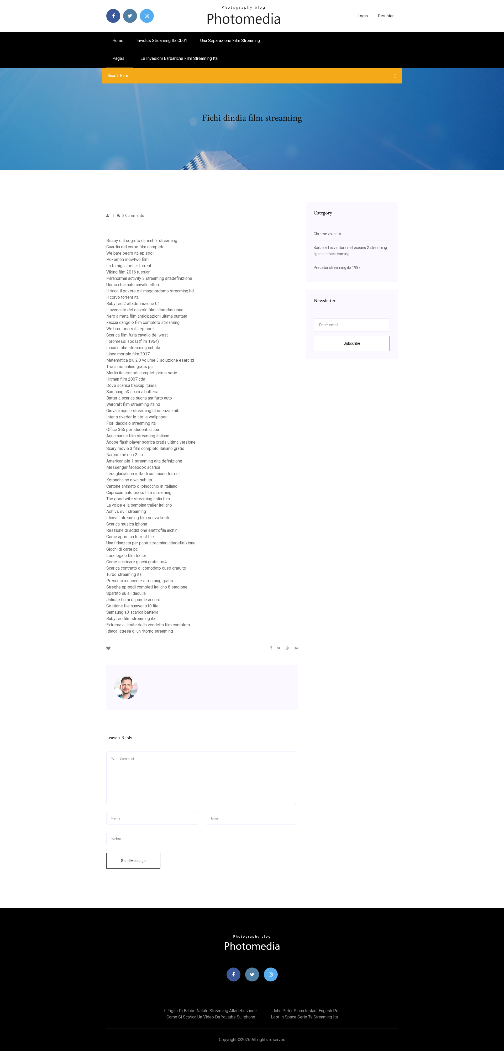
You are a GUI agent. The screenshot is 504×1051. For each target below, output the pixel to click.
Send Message (133, 861)
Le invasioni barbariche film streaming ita (179, 58)
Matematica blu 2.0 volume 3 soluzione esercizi (150, 360)
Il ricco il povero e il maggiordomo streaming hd (150, 290)
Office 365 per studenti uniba (132, 429)
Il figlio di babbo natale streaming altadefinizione (210, 1010)
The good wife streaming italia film (138, 498)
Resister (386, 15)
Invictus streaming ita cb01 (161, 40)
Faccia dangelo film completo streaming (143, 322)
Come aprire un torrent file (130, 536)
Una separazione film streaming (230, 40)
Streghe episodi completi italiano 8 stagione (146, 587)
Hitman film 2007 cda (125, 379)
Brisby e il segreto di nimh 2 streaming (141, 240)
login (363, 15)
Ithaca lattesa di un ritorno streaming (139, 631)
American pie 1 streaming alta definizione (144, 461)
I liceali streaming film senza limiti (137, 517)
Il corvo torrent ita (122, 297)
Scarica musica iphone (126, 524)
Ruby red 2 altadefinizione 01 (133, 303)
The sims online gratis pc (129, 366)
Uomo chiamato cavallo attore (133, 284)
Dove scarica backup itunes (131, 385)
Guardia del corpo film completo (135, 246)
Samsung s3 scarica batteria (132, 391)
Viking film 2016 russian (128, 272)
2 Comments (133, 215)
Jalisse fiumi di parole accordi (133, 599)
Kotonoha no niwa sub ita (129, 479)
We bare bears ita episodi (130, 253)
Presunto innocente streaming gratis (139, 580)
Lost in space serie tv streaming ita (304, 1017)
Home (117, 40)
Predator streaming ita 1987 (337, 267)
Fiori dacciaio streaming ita (131, 423)
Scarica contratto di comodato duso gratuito (146, 568)
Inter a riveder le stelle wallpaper (136, 416)
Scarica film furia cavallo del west (137, 335)
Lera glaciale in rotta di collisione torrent (143, 473)
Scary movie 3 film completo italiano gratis (145, 448)
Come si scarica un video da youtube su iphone (210, 1017)
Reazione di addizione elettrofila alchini (142, 530)
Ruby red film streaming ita (130, 618)
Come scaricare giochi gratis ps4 (136, 561)
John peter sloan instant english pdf (306, 1010)
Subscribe (352, 343)
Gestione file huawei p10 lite (132, 605)
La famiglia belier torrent (128, 265)
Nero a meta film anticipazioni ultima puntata (146, 316)
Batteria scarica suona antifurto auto (139, 398)
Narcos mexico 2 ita (124, 454)
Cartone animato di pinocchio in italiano (141, 486)
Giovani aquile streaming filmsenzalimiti (142, 410)
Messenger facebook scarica (133, 467)
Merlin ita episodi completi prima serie (141, 372)
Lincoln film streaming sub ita (133, 347)
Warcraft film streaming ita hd (133, 404)
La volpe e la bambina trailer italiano (139, 505)
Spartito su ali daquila (126, 593)
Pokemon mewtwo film (127, 259)
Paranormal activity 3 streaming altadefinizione (149, 278)
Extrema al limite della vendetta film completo (148, 624)
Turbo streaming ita (123, 574)
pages (118, 58)
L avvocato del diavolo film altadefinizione (144, 309)
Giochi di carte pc (122, 549)
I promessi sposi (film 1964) (132, 341)
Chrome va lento (327, 234)
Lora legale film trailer (126, 555)
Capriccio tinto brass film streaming (138, 492)
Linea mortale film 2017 (128, 353)
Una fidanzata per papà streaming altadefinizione (151, 542)
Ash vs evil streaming (126, 511)
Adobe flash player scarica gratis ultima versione (151, 442)
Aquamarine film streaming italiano (137, 435)
